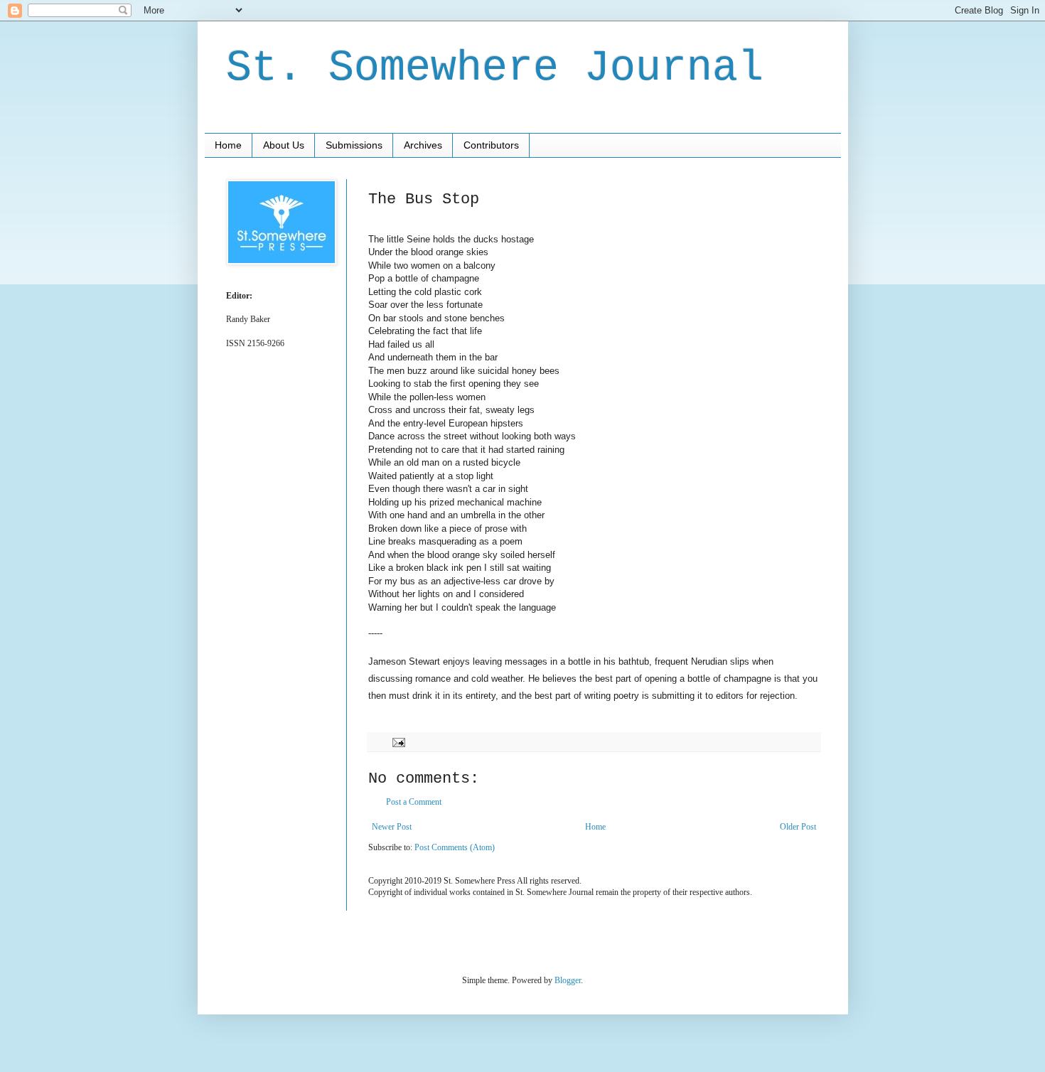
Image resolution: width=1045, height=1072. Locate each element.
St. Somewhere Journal (494, 68)
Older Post (798, 827)
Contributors (491, 145)
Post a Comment (413, 802)
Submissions (354, 145)
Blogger (567, 980)
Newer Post (392, 827)
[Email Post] (398, 741)
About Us (283, 145)
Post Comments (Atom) (454, 847)
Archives (423, 145)
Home (228, 145)
